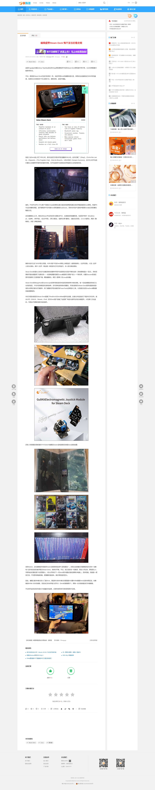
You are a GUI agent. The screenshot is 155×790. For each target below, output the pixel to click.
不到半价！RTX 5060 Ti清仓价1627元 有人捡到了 (122, 62)
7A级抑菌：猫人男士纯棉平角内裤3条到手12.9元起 (122, 129)
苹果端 (48, 3)
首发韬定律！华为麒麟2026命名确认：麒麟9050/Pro (122, 56)
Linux (41, 62)
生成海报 (83, 709)
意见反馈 (45, 763)
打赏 (44, 709)
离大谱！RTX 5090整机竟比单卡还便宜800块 (122, 74)
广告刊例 (45, 766)
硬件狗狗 (105, 9)
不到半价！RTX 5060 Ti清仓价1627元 (119, 26)
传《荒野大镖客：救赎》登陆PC (72, 652)
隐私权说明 (28, 763)
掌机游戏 (39, 15)
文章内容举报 (93, 640)
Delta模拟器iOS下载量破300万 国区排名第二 (39, 658)
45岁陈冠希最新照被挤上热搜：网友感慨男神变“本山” (122, 50)
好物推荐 (91, 9)
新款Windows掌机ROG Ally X (35, 655)
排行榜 (64, 9)
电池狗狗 (119, 9)
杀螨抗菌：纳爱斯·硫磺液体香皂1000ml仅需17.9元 (120, 185)
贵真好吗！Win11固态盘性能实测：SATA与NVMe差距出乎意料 (122, 44)
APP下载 (14, 389)
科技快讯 (34, 9)
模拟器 (49, 743)
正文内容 (23, 35)
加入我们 (45, 760)
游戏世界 (34, 15)
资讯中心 (28, 15)
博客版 (54, 3)
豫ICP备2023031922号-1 (68, 783)
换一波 (133, 37)
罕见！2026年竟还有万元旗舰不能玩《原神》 (120, 28)
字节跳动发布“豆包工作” (115, 23)
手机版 (35, 3)
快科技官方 (69, 763)
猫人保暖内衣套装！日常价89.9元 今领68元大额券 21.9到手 (122, 157)
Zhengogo (48, 56)
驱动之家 (132, 9)
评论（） (35, 35)
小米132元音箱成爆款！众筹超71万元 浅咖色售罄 (122, 68)
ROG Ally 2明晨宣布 (68, 655)
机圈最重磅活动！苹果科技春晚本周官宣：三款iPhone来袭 (122, 97)
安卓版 (41, 3)
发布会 (78, 9)
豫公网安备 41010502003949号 (85, 783)
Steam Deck (31, 62)
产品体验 (49, 9)
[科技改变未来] (23, 2)
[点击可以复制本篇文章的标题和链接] (66, 56)
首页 (21, 9)
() (64, 56)
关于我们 (27, 760)
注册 (133, 2)
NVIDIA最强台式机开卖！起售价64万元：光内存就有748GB (122, 91)
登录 (129, 2)
